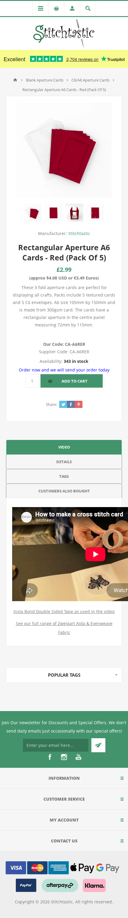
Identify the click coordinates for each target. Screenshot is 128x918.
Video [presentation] (64, 447)
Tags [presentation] (64, 476)
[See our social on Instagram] (64, 757)
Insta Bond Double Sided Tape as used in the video (64, 611)
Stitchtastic (79, 233)
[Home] (15, 80)
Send (98, 745)
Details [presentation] (64, 461)
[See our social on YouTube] (78, 757)
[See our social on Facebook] (49, 757)
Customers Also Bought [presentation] (64, 491)
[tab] (64, 447)
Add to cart (75, 381)
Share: (51, 404)
